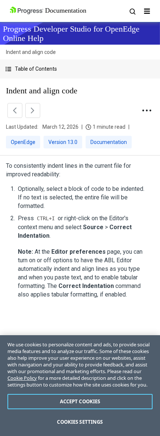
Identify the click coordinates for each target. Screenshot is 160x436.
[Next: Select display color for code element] (32, 110)
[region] (80, 385)
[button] (80, 69)
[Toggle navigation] (147, 11)
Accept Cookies (80, 401)
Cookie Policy (22, 378)
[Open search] (132, 11)
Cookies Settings (80, 422)
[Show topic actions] (146, 110)
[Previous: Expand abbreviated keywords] (15, 110)
